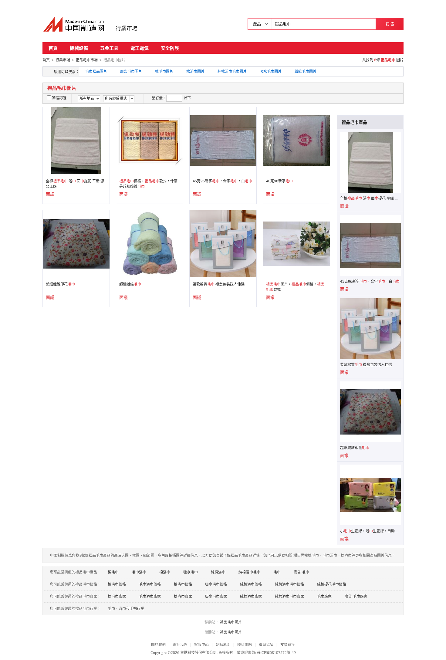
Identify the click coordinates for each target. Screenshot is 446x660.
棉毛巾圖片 (164, 71)
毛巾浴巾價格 (150, 584)
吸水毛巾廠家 (216, 596)
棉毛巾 (113, 572)
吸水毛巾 (190, 572)
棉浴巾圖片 (195, 71)
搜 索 (390, 24)
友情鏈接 (287, 644)
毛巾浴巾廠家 (150, 596)
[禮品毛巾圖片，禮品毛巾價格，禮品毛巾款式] (296, 243)
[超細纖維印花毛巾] (76, 243)
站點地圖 (223, 644)
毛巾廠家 (324, 596)
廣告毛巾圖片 (131, 71)
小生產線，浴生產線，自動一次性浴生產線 (370, 530)
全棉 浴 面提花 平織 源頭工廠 (75, 183)
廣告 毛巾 (301, 572)
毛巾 (277, 572)
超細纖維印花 (60, 284)
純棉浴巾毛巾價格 (289, 584)
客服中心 (201, 644)
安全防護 (170, 48)
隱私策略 (244, 644)
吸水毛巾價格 (216, 584)
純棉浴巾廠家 (251, 596)
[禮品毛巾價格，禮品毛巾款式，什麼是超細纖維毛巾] (149, 140)
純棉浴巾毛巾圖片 (232, 71)
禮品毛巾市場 (87, 60)
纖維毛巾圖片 (305, 71)
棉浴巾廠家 (183, 596)
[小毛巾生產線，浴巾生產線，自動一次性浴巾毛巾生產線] (370, 494)
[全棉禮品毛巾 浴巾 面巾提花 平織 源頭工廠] (76, 140)
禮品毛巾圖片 (231, 622)
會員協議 (266, 644)
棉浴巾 (164, 572)
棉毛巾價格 (117, 584)
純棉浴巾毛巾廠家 (289, 596)
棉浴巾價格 (183, 584)
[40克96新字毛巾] (296, 140)
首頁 (53, 48)
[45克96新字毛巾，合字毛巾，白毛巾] (223, 140)
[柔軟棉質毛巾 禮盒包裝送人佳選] (223, 243)
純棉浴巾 (218, 572)
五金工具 (109, 48)
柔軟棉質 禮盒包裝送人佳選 (219, 284)
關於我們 (158, 644)
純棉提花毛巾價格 (331, 584)
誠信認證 (59, 97)
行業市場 (126, 28)
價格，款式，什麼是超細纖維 (148, 183)
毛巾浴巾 (139, 572)
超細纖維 (130, 284)
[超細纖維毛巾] (150, 243)
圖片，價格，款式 (295, 287)
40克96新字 (279, 181)
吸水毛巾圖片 (271, 71)
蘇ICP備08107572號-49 (276, 652)
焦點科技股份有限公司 (198, 652)
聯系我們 (180, 644)
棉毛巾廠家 (117, 596)
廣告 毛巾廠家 (356, 596)
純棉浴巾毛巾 (249, 572)
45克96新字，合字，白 (222, 181)
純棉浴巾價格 (251, 584)
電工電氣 (139, 48)
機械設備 (79, 48)
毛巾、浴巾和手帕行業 (126, 608)
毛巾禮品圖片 (96, 71)
